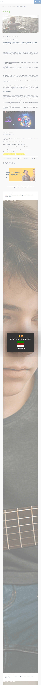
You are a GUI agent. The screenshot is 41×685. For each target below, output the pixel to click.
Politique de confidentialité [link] (20, 348)
